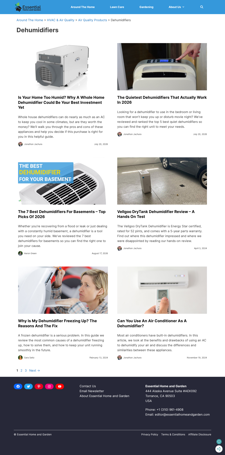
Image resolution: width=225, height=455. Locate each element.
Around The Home (83, 7)
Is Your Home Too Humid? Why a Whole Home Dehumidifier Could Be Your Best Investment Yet (61, 102)
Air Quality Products (92, 20)
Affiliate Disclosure (199, 434)
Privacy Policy (149, 434)
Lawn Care (117, 7)
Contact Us (88, 386)
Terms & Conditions (173, 434)
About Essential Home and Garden (104, 396)
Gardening (146, 7)
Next (34, 370)
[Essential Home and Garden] (28, 7)
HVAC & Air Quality (60, 20)
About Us (175, 7)
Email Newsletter (92, 391)
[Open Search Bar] (201, 7)
